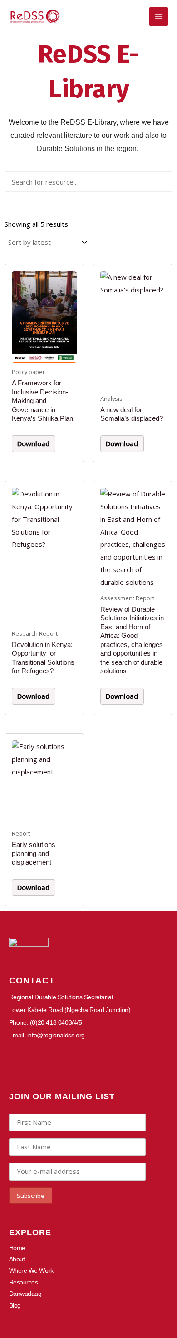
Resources (23, 1282)
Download (33, 443)
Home (17, 1247)
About (17, 1259)
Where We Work (31, 1270)
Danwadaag (25, 1293)
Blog (15, 1305)
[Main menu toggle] (158, 16)
